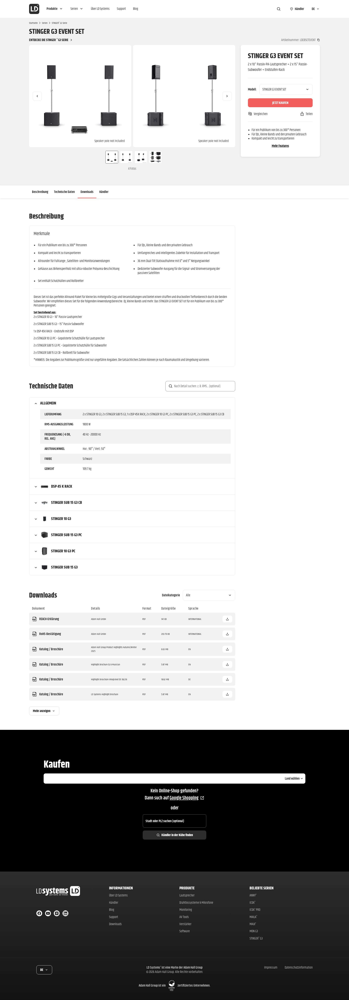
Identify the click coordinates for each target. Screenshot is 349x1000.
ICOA (252, 902)
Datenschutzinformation (299, 967)
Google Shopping (184, 798)
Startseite (33, 22)
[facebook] (39, 913)
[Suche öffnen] (278, 9)
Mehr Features (280, 146)
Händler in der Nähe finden (177, 835)
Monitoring (185, 910)
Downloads (87, 192)
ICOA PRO (255, 910)
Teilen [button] (309, 114)
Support (113, 917)
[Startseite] (34, 9)
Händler (104, 192)
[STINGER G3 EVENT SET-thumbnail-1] (110, 157)
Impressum (270, 967)
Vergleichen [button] (261, 114)
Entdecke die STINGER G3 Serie (48, 40)
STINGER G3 (256, 938)
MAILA (253, 917)
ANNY (253, 895)
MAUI (253, 924)
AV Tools (184, 917)
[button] (55, 9)
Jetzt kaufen (280, 103)
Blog (111, 910)
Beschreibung (40, 192)
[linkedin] (65, 913)
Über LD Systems (118, 895)
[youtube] (48, 913)
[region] (132, 96)
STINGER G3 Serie (59, 22)
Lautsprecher (186, 895)
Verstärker (185, 924)
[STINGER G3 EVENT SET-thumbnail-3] (141, 157)
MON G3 (254, 931)
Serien (44, 22)
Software (184, 931)
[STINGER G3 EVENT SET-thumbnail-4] (155, 157)
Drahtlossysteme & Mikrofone (196, 902)
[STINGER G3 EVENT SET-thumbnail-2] (126, 157)
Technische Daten (64, 192)
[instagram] (57, 913)
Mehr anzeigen (41, 711)
